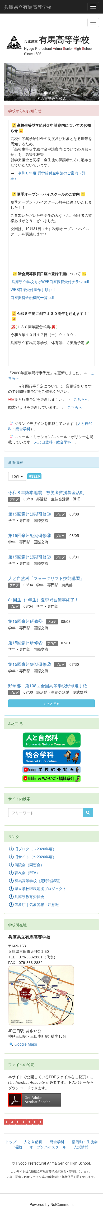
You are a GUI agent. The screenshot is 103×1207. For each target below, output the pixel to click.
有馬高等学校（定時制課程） (39, 880)
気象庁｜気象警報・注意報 (37, 904)
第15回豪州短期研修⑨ (29, 514)
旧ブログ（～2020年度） (35, 848)
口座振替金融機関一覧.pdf (32, 297)
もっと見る (51, 703)
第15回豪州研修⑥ (25, 621)
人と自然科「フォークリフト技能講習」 (46, 578)
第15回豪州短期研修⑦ (29, 557)
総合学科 (23, 428)
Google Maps (26, 1044)
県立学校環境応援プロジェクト (40, 888)
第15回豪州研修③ (25, 643)
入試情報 (81, 1146)
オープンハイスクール (47, 1146)
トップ (10, 1141)
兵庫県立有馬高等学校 (28, 6)
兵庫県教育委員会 (29, 896)
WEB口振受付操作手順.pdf (33, 289)
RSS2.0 (34, 476)
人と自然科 (43, 441)
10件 (16, 476)
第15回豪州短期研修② (29, 664)
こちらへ (81, 399)
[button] (11, 82)
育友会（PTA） (27, 872)
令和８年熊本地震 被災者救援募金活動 (46, 492)
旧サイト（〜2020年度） (35, 856)
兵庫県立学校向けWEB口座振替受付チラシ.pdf (50, 281)
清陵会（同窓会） (29, 864)
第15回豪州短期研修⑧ (29, 535)
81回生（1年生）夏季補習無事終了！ (43, 600)
